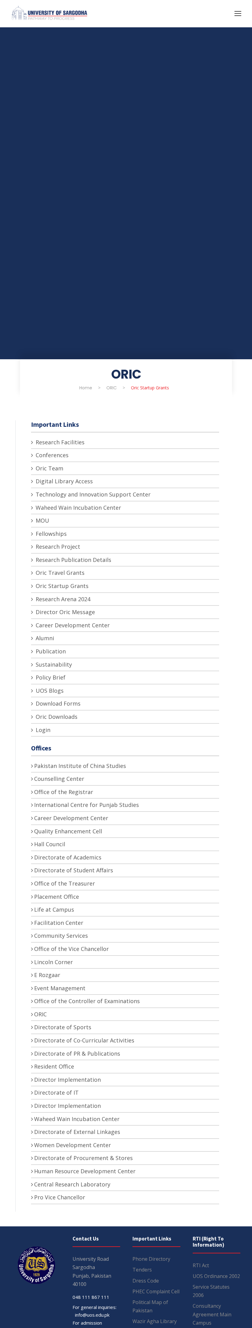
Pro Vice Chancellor (59, 1197)
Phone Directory (151, 1259)
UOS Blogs (49, 690)
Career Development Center (72, 625)
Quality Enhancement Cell (68, 831)
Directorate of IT (56, 1092)
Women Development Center (72, 1145)
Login (42, 730)
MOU (41, 520)
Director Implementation (67, 1079)
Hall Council (49, 844)
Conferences (51, 455)
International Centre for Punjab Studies (86, 804)
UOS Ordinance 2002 (216, 1276)
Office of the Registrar (63, 792)
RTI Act (201, 1265)
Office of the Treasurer (64, 883)
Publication (50, 651)
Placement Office (56, 896)
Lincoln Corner (53, 962)
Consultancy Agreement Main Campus (212, 1314)
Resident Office (54, 1066)
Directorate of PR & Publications (77, 1053)
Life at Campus (54, 909)
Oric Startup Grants (61, 586)
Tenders (142, 1269)
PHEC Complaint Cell (155, 1291)
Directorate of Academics (67, 857)
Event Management (59, 988)
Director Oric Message (64, 612)
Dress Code (145, 1280)
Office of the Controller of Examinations (87, 1001)
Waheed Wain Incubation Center (77, 507)
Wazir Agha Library (154, 1321)
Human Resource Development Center (85, 1171)
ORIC (40, 1014)
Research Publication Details (72, 559)
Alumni (44, 638)
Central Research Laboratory (72, 1184)
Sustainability (53, 664)
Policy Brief (49, 677)
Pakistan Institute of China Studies (80, 765)
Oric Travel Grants (59, 572)
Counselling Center (59, 778)
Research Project (57, 546)
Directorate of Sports (62, 1027)
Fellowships (50, 533)
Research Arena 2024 (62, 599)
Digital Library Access (63, 481)
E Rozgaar (47, 975)
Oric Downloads (55, 716)
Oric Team (48, 468)
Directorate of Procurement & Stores (83, 1158)
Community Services (61, 935)
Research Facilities (59, 442)
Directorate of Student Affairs (73, 870)
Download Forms (57, 703)
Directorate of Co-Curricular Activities (84, 1040)
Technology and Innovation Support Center (92, 494)
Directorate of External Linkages (77, 1131)
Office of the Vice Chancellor (71, 948)
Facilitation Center (58, 922)
